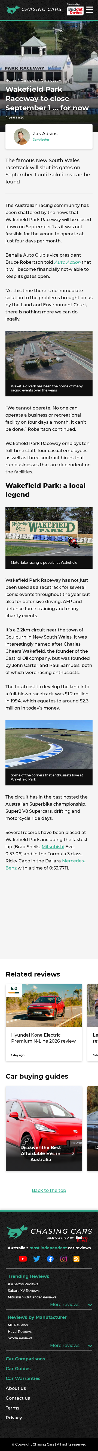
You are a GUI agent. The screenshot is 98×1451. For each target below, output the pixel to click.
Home (10, 80)
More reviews (65, 1304)
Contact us (18, 1398)
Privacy (14, 1417)
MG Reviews (18, 1325)
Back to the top (49, 1190)
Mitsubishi (53, 846)
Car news (28, 80)
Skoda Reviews (20, 1338)
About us (16, 1388)
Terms (12, 1408)
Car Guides (18, 1368)
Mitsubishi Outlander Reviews (32, 1297)
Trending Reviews (28, 1276)
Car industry (51, 80)
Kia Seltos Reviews (23, 1284)
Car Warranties (23, 1378)
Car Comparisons (25, 1358)
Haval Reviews (20, 1332)
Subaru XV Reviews (23, 1291)
